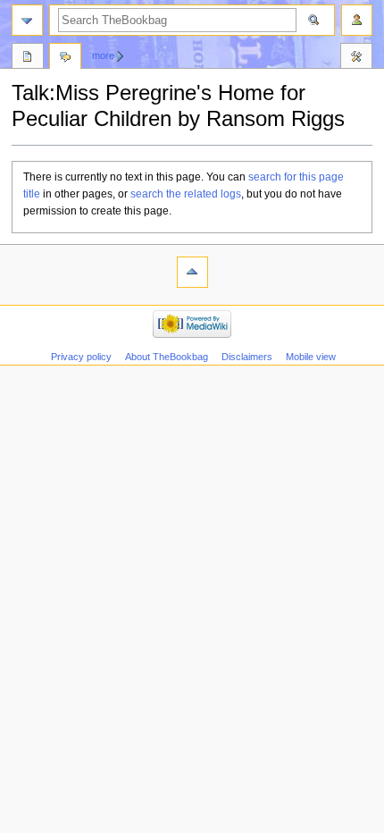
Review (28, 58)
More (103, 55)
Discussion (65, 58)
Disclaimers (246, 356)
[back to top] (192, 272)
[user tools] (356, 20)
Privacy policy (81, 356)
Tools (356, 58)
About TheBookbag (166, 356)
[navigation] (27, 20)
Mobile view (311, 356)
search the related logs (185, 194)
